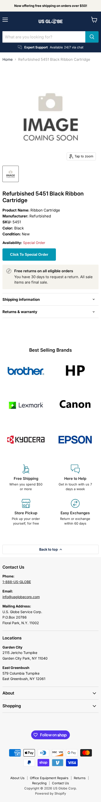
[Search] (92, 37)
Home (7, 59)
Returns (80, 778)
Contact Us (60, 783)
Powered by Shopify (50, 793)
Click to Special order (29, 254)
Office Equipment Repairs (49, 778)
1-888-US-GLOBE (16, 582)
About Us (17, 778)
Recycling (39, 783)
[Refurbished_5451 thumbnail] (10, 174)
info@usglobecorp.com (21, 597)
